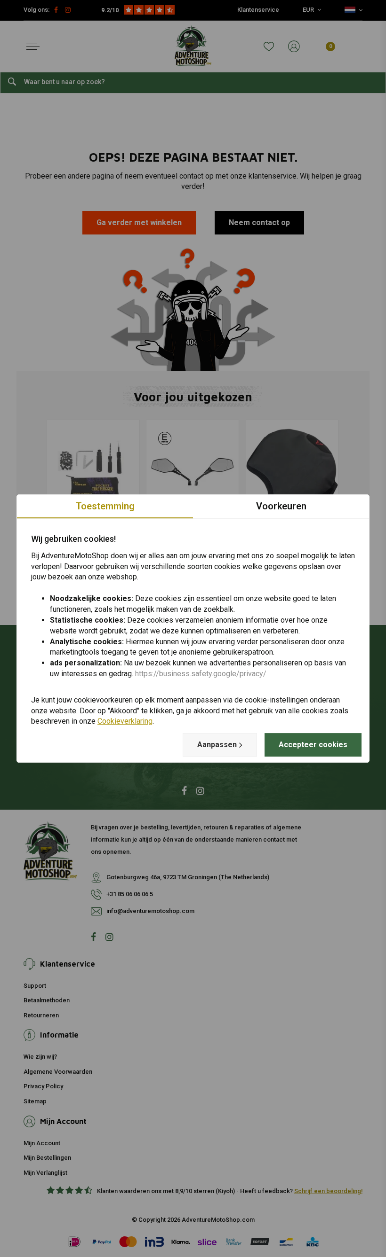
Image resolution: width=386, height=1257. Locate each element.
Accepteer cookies (313, 744)
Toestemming (105, 506)
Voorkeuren (281, 506)
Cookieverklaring (125, 721)
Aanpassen (217, 744)
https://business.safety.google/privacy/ (200, 673)
